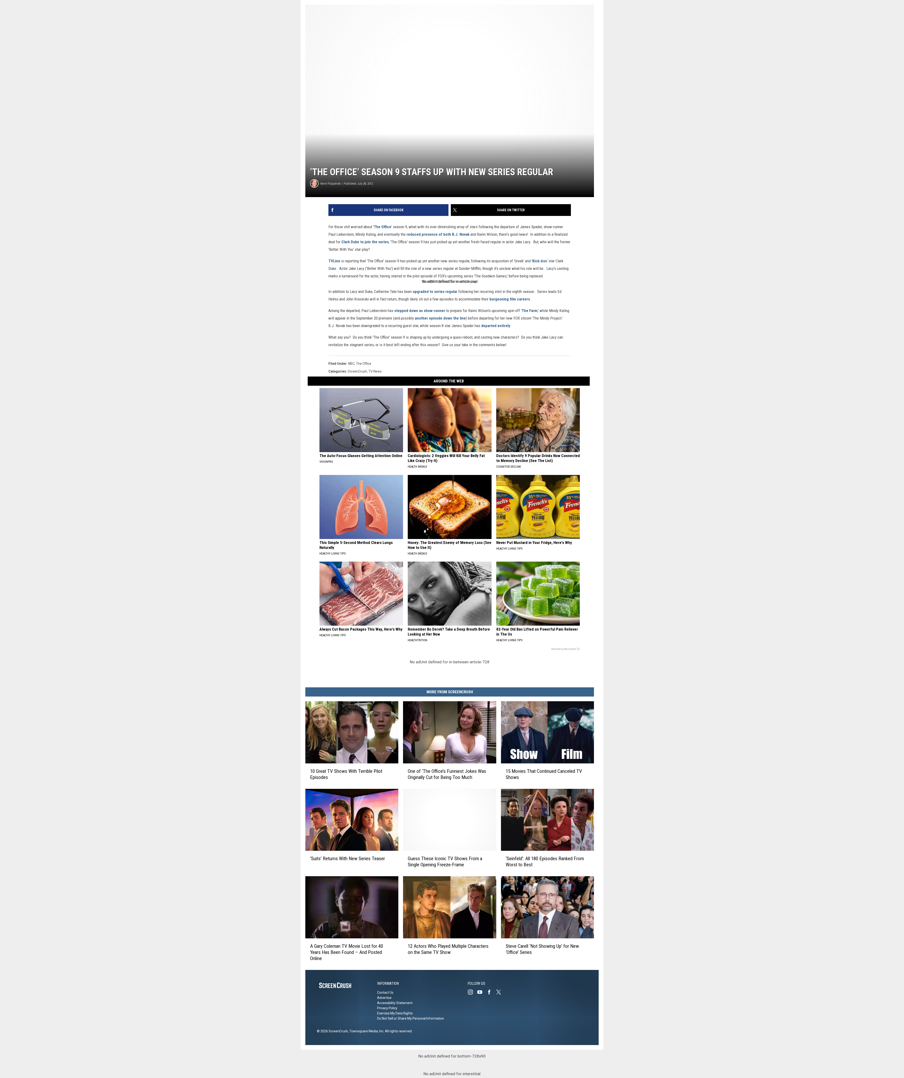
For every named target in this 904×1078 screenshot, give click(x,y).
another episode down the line (440, 318)
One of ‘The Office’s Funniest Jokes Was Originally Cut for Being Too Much (447, 774)
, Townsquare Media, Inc (365, 1031)
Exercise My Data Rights (395, 1013)
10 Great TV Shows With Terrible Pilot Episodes (346, 774)
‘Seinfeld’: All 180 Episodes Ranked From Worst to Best (545, 861)
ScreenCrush (357, 371)
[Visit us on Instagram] (472, 992)
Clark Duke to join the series (365, 241)
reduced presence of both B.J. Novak (438, 234)
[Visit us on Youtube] (481, 992)
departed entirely (495, 325)
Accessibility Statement (394, 1003)
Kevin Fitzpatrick (330, 183)
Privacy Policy (387, 1008)
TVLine (334, 261)
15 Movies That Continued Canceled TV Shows (544, 774)
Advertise (384, 998)
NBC (351, 363)
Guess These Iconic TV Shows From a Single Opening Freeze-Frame (445, 861)
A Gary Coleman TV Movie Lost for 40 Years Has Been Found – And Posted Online (346, 952)
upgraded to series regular (435, 291)
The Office (382, 226)
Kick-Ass (539, 261)
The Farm (529, 310)
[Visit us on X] (500, 992)
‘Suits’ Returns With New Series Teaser (347, 858)
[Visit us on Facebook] (491, 992)
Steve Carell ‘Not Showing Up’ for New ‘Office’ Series (542, 949)
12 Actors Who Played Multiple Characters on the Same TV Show (448, 949)
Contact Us (385, 992)
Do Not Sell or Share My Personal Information (410, 1018)
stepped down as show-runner (419, 310)
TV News (375, 371)
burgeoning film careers (509, 299)
